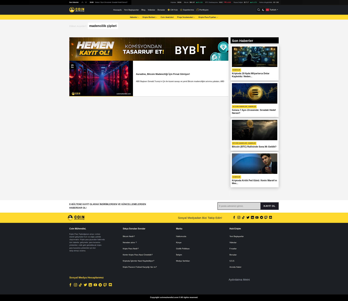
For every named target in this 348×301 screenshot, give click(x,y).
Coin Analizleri (167, 17)
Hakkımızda (181, 236)
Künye (178, 242)
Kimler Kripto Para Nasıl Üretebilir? (138, 255)
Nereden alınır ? (130, 242)
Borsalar (161, 10)
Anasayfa (117, 10)
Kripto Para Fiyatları (207, 17)
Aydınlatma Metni (239, 279)
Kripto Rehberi (149, 17)
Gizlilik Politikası (183, 248)
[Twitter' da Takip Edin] (247, 217)
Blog (143, 10)
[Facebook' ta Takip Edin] (234, 217)
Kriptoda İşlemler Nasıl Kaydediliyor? (138, 261)
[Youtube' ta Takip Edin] (256, 217)
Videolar (151, 10)
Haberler (133, 17)
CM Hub (174, 10)
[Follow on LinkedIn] (252, 217)
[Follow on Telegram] (261, 217)
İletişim (179, 255)
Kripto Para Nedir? (131, 248)
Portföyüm (204, 10)
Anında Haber (235, 267)
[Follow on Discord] (270, 217)
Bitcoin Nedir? (129, 236)
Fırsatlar (233, 248)
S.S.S (231, 261)
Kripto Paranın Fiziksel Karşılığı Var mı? (140, 267)
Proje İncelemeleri (185, 17)
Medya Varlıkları (183, 261)
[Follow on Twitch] (266, 217)
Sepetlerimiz (188, 10)
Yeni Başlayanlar (131, 10)
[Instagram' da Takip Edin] (238, 217)
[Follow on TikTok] (243, 217)
